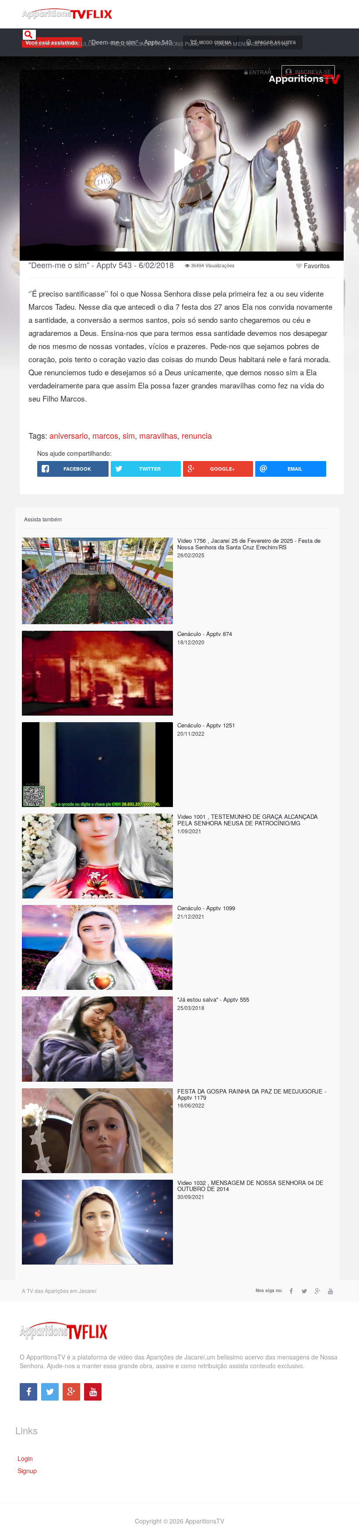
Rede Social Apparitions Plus (155, 43)
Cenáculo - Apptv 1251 (206, 725)
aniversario (68, 435)
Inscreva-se (313, 71)
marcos (105, 435)
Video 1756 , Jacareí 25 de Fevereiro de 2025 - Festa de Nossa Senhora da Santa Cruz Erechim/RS (248, 543)
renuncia (197, 435)
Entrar (259, 72)
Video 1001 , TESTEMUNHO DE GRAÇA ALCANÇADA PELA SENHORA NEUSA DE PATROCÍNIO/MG (247, 819)
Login (25, 1458)
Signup (27, 1470)
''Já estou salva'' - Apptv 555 (213, 999)
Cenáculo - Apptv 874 (204, 633)
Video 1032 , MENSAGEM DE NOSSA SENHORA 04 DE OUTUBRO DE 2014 (250, 1185)
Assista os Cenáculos (62, 43)
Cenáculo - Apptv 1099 (206, 908)
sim (129, 435)
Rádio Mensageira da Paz (252, 43)
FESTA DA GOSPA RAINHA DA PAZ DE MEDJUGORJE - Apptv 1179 (251, 1094)
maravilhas (158, 435)
